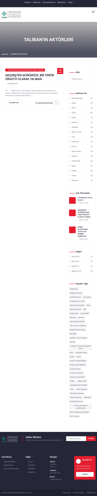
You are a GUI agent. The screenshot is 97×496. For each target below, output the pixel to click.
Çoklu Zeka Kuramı (76, 401)
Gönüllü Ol (31, 469)
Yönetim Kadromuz (49, 2)
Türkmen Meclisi (75, 397)
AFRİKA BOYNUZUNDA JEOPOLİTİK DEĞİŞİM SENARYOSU (83, 231)
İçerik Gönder (9, 465)
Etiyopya (73, 317)
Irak (82, 137)
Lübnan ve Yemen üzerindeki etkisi (80, 347)
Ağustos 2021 (82, 271)
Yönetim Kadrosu (78, 493)
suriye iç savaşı (75, 369)
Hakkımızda (37, 2)
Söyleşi (82, 171)
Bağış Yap (31, 472)
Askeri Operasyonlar (77, 305)
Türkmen (82, 180)
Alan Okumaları (82, 98)
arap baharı (87, 297)
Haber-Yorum (82, 132)
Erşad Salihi (85, 313)
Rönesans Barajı (81, 352)
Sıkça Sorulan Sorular (11, 469)
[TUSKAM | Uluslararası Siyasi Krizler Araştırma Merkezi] (11, 14)
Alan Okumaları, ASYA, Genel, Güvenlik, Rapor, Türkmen (26, 70)
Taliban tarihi (82, 381)
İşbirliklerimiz (61, 2)
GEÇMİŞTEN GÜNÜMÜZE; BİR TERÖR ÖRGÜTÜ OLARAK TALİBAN (29, 77)
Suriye (82, 175)
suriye (78, 357)
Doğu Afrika (74, 313)
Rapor (82, 166)
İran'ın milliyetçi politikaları (79, 412)
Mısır (71, 352)
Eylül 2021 (82, 266)
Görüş (82, 117)
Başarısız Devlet (75, 309)
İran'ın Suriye (74, 416)
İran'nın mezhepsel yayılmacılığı (80, 407)
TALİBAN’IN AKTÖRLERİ (18, 54)
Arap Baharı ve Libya (77, 301)
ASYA (82, 108)
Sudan (72, 357)
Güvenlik (82, 127)
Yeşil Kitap (87, 397)
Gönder (91, 438)
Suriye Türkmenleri (76, 373)
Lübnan (82, 156)
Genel (82, 113)
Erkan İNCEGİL (12, 83)
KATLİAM (73, 334)
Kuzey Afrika (82, 151)
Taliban (72, 381)
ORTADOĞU (82, 161)
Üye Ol (30, 462)
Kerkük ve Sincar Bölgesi (78, 338)
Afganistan (74, 289)
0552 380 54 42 (55, 473)
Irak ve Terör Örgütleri (78, 326)
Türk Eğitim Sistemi (76, 393)
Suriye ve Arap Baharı (77, 377)
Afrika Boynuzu (75, 297)
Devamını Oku (14, 103)
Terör (72, 389)
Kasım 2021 (82, 256)
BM (84, 309)
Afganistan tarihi (76, 293)
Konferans (82, 142)
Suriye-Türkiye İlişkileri (78, 361)
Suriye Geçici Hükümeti (78, 365)
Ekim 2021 (82, 261)
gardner (81, 317)
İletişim (70, 2)
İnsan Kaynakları (9, 462)
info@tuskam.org (56, 479)
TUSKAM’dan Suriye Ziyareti (85, 199)
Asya (88, 305)
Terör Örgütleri (81, 389)
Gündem (82, 122)
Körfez (82, 146)
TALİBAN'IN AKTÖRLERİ (78, 385)
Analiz (82, 103)
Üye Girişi (31, 465)
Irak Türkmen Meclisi (77, 321)
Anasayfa (27, 2)
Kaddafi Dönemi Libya (77, 330)
